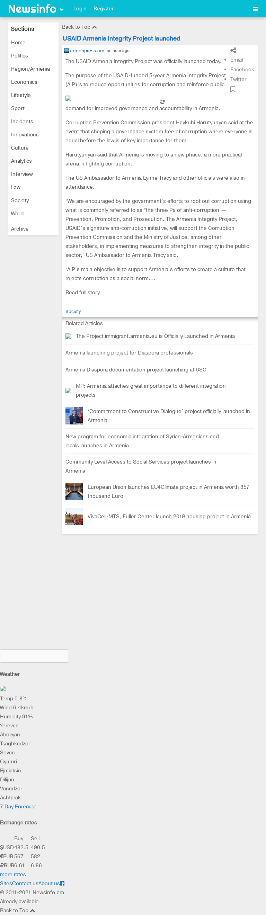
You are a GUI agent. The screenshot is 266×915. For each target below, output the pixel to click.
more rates (13, 874)
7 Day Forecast (18, 806)
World (18, 213)
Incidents (22, 121)
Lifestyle (21, 95)
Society (20, 200)
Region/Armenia (30, 68)
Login (80, 8)
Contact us (25, 883)
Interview (22, 174)
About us (49, 883)
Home (18, 42)
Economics (24, 82)
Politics (19, 55)
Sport (18, 108)
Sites (6, 883)
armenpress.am (87, 50)
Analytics (21, 161)
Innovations (25, 134)
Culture (20, 147)
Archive (20, 228)
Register (104, 8)
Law (15, 187)
